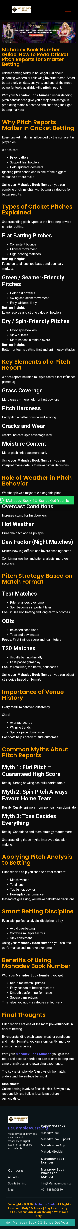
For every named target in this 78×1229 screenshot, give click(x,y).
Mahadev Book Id (52, 1151)
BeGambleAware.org (28, 1128)
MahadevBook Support (55, 1139)
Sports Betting (17, 1183)
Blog (11, 1189)
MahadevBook (50, 1132)
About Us (14, 1177)
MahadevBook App (53, 1145)
